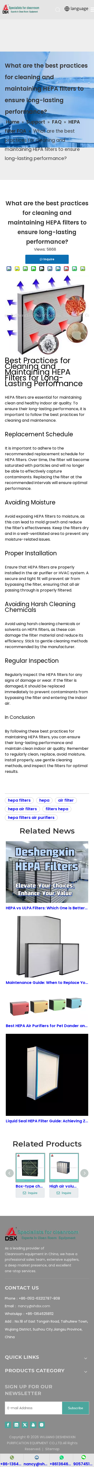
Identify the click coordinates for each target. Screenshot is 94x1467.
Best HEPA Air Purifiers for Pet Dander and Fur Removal (47, 1026)
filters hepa (57, 809)
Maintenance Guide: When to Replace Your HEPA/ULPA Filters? (47, 982)
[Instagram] (42, 1425)
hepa (44, 800)
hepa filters (19, 800)
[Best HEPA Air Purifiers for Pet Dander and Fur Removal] (47, 1006)
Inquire (32, 1193)
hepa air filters (22, 809)
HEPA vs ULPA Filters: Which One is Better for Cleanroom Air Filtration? (47, 908)
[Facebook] (8, 1425)
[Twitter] (25, 1425)
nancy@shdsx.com (34, 1306)
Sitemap (52, 1449)
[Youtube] (33, 1425)
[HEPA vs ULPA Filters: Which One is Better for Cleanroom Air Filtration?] (47, 872)
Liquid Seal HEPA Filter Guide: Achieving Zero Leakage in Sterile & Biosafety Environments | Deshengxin (47, 1121)
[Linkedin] (16, 1425)
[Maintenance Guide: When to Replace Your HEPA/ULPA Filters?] (47, 947)
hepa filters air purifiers (31, 817)
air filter (66, 800)
